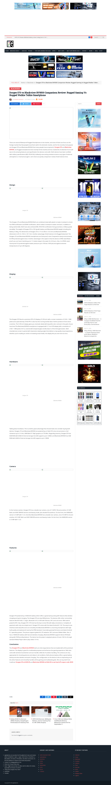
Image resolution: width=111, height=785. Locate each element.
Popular (80, 295)
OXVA (41, 761)
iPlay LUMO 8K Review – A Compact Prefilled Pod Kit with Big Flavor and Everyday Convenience (92, 321)
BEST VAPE (61, 51)
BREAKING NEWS (14, 51)
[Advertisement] (55, 22)
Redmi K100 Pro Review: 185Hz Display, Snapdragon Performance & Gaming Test (19, 720)
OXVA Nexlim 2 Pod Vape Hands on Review (92, 311)
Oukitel (77, 771)
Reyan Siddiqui (18, 99)
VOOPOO (42, 759)
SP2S (41, 767)
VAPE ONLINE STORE (45, 755)
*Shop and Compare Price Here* (13, 769)
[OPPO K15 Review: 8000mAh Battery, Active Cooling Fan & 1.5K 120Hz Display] (41, 711)
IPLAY (41, 769)
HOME (7, 51)
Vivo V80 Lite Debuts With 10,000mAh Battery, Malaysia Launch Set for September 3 (63, 721)
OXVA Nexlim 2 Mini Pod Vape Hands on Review (92, 303)
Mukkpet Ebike (78, 773)
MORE (90, 51)
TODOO (42, 771)
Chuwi (76, 757)
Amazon (24, 51)
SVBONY (77, 755)
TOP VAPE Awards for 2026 (43, 51)
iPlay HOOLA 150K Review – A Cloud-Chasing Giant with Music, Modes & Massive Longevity (92, 333)
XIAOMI (98, 295)
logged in (20, 735)
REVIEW (84, 51)
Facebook (7, 771)
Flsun (76, 765)
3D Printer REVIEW (89, 295)
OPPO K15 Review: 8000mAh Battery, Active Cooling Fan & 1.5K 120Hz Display (32, 37)
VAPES (54, 51)
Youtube (7, 773)
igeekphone (15, 782)
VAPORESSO (43, 757)
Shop (100, 51)
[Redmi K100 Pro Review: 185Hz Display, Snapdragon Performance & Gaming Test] (19, 711)
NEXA (41, 763)
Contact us (7, 762)
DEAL (96, 51)
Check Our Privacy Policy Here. (12, 764)
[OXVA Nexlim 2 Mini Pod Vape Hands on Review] (80, 301)
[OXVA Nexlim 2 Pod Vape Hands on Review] (80, 310)
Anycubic (77, 767)
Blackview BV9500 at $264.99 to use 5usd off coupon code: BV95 (53, 662)
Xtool (76, 769)
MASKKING (43, 765)
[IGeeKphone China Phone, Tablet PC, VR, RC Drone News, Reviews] (10, 44)
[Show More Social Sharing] (43, 103)
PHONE (30, 51)
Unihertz (77, 763)
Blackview (15, 89)
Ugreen (77, 775)
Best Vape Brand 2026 (73, 51)
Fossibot (77, 761)
